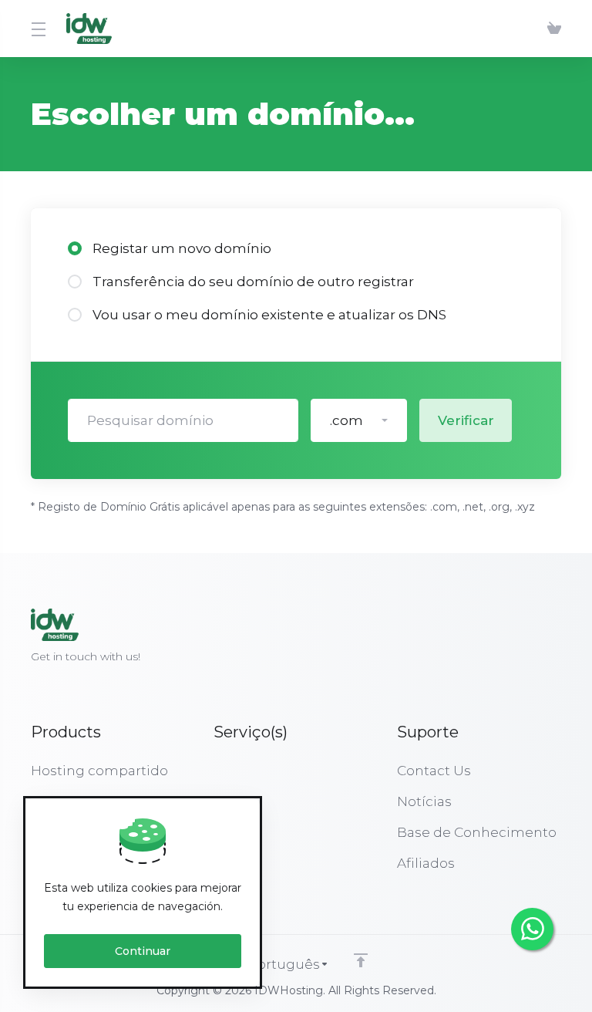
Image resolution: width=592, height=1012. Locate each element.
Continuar (142, 951)
